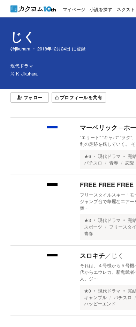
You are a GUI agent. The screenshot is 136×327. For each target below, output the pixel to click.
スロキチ (92, 255)
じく (23, 36)
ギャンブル (95, 297)
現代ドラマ (109, 156)
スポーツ (93, 227)
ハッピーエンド (100, 304)
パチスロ (93, 163)
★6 (87, 156)
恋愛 (129, 163)
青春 (113, 163)
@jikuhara (20, 48)
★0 (87, 291)
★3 (87, 220)
